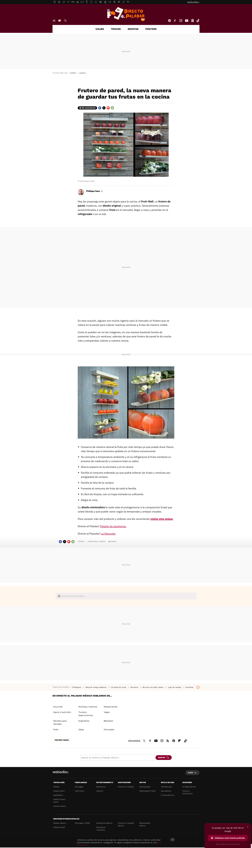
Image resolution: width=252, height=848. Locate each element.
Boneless (135, 687)
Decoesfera (166, 791)
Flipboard (108, 107)
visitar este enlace (161, 519)
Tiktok (198, 20)
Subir (190, 773)
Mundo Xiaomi (59, 806)
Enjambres (83, 721)
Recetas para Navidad (60, 722)
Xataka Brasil (59, 827)
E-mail (112, 107)
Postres (151, 29)
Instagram (181, 20)
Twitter (104, 107)
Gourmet (57, 706)
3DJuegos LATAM (82, 823)
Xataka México (59, 823)
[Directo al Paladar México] (126, 14)
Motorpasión (145, 787)
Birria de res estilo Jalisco (153, 687)
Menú (54, 20)
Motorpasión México (145, 824)
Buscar (65, 20)
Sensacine (101, 787)
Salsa (81, 729)
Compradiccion (168, 795)
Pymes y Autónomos (187, 792)
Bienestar (108, 721)
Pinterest (169, 20)
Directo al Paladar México (126, 824)
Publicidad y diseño (97, 541)
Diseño (113, 541)
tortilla (73, 73)
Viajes (99, 29)
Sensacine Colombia (101, 828)
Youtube (187, 20)
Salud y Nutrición (62, 712)
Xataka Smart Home (59, 800)
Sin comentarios (89, 108)
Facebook (175, 20)
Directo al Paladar (126, 787)
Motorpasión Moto (147, 791)
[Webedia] (60, 771)
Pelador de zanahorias (113, 526)
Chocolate (109, 729)
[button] (94, 191)
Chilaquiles (77, 687)
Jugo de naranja (175, 687)
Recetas (133, 29)
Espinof (99, 791)
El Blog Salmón (189, 787)
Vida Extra (79, 791)
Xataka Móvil (59, 791)
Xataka (56, 787)
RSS (168, 740)
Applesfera (58, 795)
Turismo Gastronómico (85, 714)
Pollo (56, 729)
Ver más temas (62, 740)
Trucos (116, 29)
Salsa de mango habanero (96, 687)
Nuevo (59, 20)
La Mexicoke (108, 533)
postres (82, 73)
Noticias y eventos (87, 706)
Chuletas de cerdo (119, 687)
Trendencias (166, 787)
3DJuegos (79, 787)
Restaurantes (110, 706)
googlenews (192, 20)
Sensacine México (104, 823)
